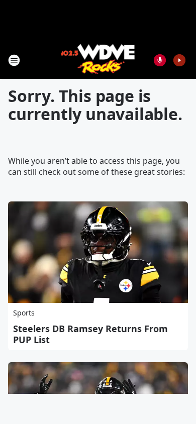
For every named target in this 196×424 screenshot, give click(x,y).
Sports (24, 312)
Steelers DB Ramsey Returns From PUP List (90, 334)
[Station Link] (98, 60)
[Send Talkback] (160, 60)
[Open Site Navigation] (14, 60)
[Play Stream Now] (179, 60)
